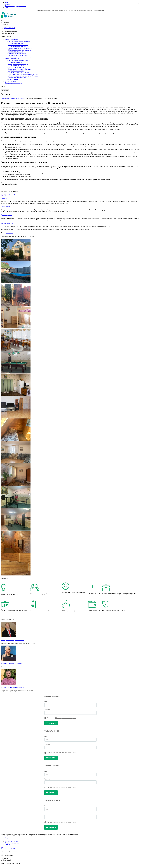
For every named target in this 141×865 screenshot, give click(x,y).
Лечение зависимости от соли (18, 45)
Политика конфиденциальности (15, 6)
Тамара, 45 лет (5, 206)
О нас (6, 2)
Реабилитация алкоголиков (17, 78)
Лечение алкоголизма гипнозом (18, 72)
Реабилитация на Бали (15, 52)
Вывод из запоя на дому (16, 65)
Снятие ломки (13, 79)
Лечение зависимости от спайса (18, 46)
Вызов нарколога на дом (16, 43)
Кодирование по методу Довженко (19, 69)
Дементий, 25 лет (6, 215)
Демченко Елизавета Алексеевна (11, 663)
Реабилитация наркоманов (17, 53)
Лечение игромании (11, 81)
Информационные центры (13, 83)
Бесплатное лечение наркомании (19, 41)
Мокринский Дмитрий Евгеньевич (12, 687)
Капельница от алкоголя (16, 67)
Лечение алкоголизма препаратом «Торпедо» (23, 74)
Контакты (8, 7)
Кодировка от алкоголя (16, 71)
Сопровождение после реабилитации (20, 57)
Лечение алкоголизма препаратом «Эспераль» (23, 76)
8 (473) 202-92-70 (9, 28)
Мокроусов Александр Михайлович (12, 640)
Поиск (3, 86)
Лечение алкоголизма (12, 58)
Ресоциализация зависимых (17, 55)
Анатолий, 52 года (7, 223)
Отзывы (7, 4)
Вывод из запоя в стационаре (18, 64)
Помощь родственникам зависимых (20, 50)
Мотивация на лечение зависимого (19, 48)
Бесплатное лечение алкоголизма (19, 60)
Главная (3, 98)
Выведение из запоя (15, 62)
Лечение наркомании (12, 39)
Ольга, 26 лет (5, 198)
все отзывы (9, 233)
